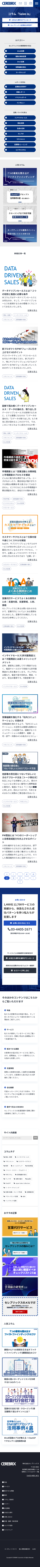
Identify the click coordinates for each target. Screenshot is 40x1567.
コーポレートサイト (10, 1549)
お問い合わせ (8, 1517)
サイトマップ (8, 1530)
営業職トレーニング (20, 144)
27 (20, 878)
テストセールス (8, 508)
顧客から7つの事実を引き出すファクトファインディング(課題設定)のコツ (20, 1351)
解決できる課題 (9, 1491)
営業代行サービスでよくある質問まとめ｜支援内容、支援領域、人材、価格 (19, 602)
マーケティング (20, 72)
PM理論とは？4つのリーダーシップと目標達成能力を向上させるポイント (19, 839)
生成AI (29, 1179)
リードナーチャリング (12, 1188)
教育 (6, 1166)
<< (7, 874)
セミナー (7, 1504)
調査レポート (20, 92)
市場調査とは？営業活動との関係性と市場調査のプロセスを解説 (19, 473)
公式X (34, 1549)
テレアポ (21, 134)
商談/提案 (20, 123)
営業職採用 (30, 1192)
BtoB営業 (20, 51)
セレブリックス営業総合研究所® (21, 25)
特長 (5, 1482)
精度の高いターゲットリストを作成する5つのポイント (19, 1380)
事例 (5, 1495)
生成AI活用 (20, 128)
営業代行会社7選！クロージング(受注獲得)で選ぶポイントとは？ (19, 1410)
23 (26, 874)
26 (13, 878)
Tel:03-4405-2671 (33, 1475)
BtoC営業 (20, 62)
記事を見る (32, 310)
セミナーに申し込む (21, 970)
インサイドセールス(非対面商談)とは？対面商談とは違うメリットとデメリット (19, 659)
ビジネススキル (21, 150)
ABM (24, 1196)
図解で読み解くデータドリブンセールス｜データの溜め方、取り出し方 (19, 407)
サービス (7, 1486)
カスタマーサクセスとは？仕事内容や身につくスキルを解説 (19, 538)
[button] (36, 3)
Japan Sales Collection (22, 1183)
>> (20, 882)
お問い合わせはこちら (21, 923)
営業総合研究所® (20, 87)
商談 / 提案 (6, 315)
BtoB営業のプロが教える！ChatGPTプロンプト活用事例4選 (20, 1439)
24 (33, 874)
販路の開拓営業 (21, 56)
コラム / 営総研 (9, 1499)
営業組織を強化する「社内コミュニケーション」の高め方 (19, 719)
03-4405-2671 (21, 929)
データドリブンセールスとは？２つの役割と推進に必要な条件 (19, 292)
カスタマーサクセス (10, 564)
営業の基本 (19, 1179)
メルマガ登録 (8, 1525)
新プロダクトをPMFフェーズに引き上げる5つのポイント (19, 350)
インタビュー (21, 103)
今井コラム (24, 801)
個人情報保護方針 (24, 1549)
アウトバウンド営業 (11, 1196)
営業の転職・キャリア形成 (13, 1192)
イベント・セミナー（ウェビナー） (16, 1170)
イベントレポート (20, 97)
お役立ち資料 (8, 1512)
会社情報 (7, 1508)
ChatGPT (8, 1183)
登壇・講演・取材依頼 (11, 1521)
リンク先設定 (20, 1015)
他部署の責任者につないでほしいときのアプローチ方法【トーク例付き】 (20, 775)
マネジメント (21, 139)
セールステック (18, 1166)
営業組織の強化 (21, 67)
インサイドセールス (21, 118)
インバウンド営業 (10, 1201)
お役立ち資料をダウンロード (21, 20)
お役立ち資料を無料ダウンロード (21, 958)
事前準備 (6, 499)
